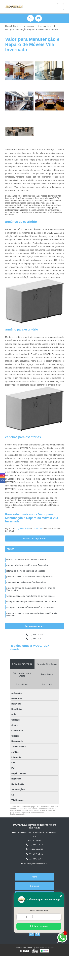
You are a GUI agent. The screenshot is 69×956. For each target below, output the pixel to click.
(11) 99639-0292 (35, 849)
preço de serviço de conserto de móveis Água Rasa (29, 576)
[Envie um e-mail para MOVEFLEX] (38, 18)
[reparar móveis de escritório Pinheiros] (49, 71)
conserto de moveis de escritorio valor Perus (26, 559)
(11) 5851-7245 (23, 528)
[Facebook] (37, 933)
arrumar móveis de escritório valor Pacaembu (27, 565)
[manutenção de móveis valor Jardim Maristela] (49, 101)
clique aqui (38, 528)
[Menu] (60, 7)
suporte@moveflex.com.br (35, 863)
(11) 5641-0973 (35, 845)
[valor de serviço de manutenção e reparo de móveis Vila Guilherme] (19, 101)
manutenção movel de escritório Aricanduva (26, 582)
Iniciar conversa (39, 926)
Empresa (34, 886)
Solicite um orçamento (34, 538)
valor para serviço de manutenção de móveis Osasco (30, 596)
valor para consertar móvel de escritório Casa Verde (30, 607)
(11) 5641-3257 (35, 639)
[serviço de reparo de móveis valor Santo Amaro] (19, 71)
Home (34, 877)
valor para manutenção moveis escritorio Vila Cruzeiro (31, 602)
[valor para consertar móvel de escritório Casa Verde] (19, 131)
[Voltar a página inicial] (14, 6)
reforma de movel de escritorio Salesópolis (25, 571)
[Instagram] (31, 933)
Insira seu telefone (39, 910)
